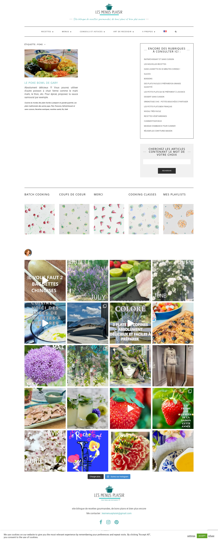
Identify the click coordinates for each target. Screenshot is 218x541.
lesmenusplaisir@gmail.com (117, 513)
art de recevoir (122, 31)
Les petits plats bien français (158, 107)
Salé (66, 109)
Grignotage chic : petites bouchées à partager (166, 102)
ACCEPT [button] (202, 536)
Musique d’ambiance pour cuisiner (159, 126)
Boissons (148, 79)
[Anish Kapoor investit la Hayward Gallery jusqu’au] (87, 323)
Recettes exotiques (42, 109)
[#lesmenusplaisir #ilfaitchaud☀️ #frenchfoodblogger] (45, 323)
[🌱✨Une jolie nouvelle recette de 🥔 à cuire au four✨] (45, 280)
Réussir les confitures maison (158, 131)
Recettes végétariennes (155, 116)
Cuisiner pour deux (153, 121)
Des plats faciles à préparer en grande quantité (55, 103)
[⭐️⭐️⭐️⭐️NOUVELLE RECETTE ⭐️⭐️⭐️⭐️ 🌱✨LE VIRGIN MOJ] (87, 408)
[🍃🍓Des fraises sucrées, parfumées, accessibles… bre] (173, 408)
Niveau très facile (152, 111)
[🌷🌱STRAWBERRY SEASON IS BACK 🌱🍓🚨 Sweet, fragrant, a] (130, 408)
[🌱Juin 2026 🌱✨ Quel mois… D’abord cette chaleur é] (173, 280)
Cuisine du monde (31, 103)
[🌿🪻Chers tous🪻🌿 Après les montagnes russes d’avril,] (45, 365)
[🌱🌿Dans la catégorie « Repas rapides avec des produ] (130, 323)
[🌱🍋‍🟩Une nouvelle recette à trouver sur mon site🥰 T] (130, 280)
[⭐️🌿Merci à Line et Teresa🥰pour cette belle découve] (87, 365)
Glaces (147, 74)
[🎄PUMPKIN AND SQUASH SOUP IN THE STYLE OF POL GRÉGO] (173, 451)
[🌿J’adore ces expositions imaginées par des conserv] (173, 365)
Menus (66, 31)
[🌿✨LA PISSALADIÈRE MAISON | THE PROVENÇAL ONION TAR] (173, 323)
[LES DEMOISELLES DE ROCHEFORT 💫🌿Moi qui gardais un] (87, 451)
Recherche (166, 171)
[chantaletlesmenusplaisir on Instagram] (109, 252)
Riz (63, 109)
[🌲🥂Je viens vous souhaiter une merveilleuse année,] (130, 451)
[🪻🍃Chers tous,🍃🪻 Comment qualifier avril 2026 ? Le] (45, 451)
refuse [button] (211, 536)
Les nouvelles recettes (155, 64)
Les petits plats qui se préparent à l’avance (164, 92)
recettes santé (55, 109)
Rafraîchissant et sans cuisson (159, 59)
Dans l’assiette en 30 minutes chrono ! (162, 69)
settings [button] (191, 536)
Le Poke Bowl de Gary (41, 83)
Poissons (58, 106)
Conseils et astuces (91, 31)
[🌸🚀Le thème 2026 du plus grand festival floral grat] (130, 365)
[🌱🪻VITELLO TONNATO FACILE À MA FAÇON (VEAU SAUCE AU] (45, 408)
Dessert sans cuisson (154, 97)
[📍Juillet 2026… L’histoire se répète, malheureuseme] (87, 280)
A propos (148, 31)
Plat (52, 106)
